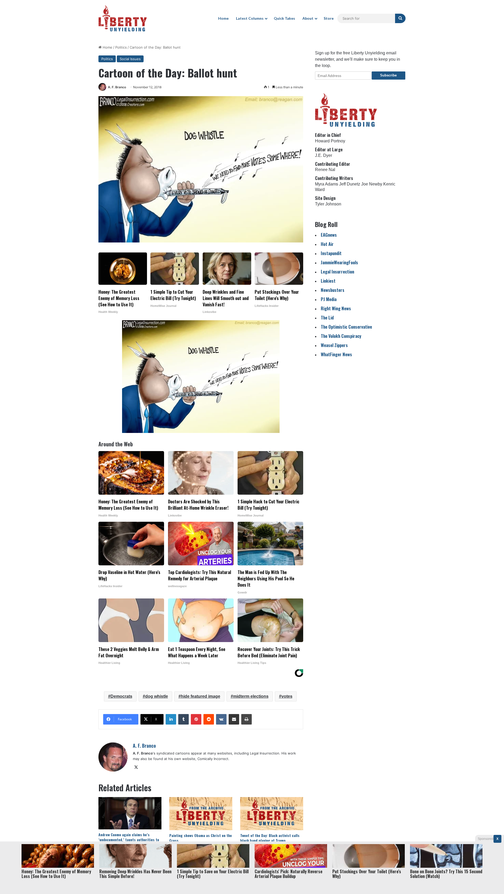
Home (223, 18)
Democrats (121, 696)
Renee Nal (325, 169)
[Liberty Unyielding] (122, 18)
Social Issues (130, 59)
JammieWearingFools (339, 262)
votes (286, 696)
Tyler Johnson (328, 204)
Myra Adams (326, 184)
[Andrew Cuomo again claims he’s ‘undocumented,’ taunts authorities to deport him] (129, 813)
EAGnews (329, 234)
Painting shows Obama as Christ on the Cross (200, 838)
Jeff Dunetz (349, 184)
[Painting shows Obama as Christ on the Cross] (200, 813)
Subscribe (388, 75)
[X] (136, 767)
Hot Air (327, 244)
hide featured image (200, 696)
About (307, 18)
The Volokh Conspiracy (341, 336)
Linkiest (328, 280)
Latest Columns (250, 18)
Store (329, 18)
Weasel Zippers (334, 345)
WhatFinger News (336, 354)
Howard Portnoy (330, 141)
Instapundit (331, 253)
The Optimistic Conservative (346, 326)
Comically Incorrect (212, 759)
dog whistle (156, 696)
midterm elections (251, 696)
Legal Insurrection (337, 271)
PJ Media (329, 299)
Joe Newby (371, 184)
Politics (121, 47)
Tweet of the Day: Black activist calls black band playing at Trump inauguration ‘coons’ (270, 840)
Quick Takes (284, 18)
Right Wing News (336, 308)
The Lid (327, 317)
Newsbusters (332, 290)
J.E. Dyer (323, 155)
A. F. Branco (117, 87)
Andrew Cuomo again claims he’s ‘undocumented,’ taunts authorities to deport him (128, 839)
